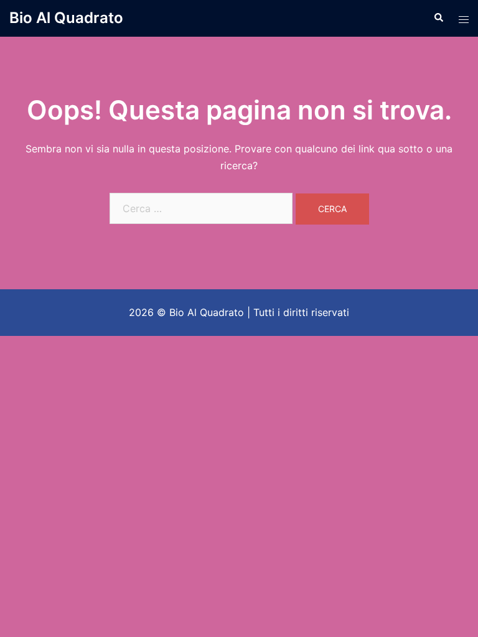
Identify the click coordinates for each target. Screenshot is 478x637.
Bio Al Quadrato (66, 18)
